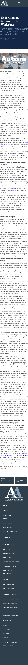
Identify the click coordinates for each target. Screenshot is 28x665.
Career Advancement (10, 607)
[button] (11, 3)
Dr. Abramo (7, 515)
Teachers (6, 549)
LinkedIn (5, 625)
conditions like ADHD (11, 188)
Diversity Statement (10, 531)
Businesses (7, 573)
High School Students (11, 562)
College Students (9, 566)
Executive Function (10, 603)
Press (5, 519)
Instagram (6, 629)
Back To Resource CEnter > (20, 480)
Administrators (8, 553)
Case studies (7, 523)
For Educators (8, 584)
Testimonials (7, 527)
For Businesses (8, 588)
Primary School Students (12, 557)
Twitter (5, 638)
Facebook (6, 633)
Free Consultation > (6, 480)
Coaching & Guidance (10, 599)
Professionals (8, 570)
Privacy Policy (8, 646)
